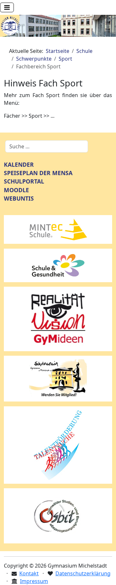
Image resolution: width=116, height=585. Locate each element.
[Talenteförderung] (58, 444)
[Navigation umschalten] (7, 7)
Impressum (34, 581)
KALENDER (19, 164)
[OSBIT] (58, 515)
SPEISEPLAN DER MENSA (38, 173)
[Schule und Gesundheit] (58, 264)
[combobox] (46, 146)
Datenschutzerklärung (83, 573)
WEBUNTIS (19, 198)
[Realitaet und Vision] (58, 318)
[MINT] (58, 229)
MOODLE (16, 190)
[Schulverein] (58, 378)
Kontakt (29, 573)
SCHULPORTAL (24, 181)
